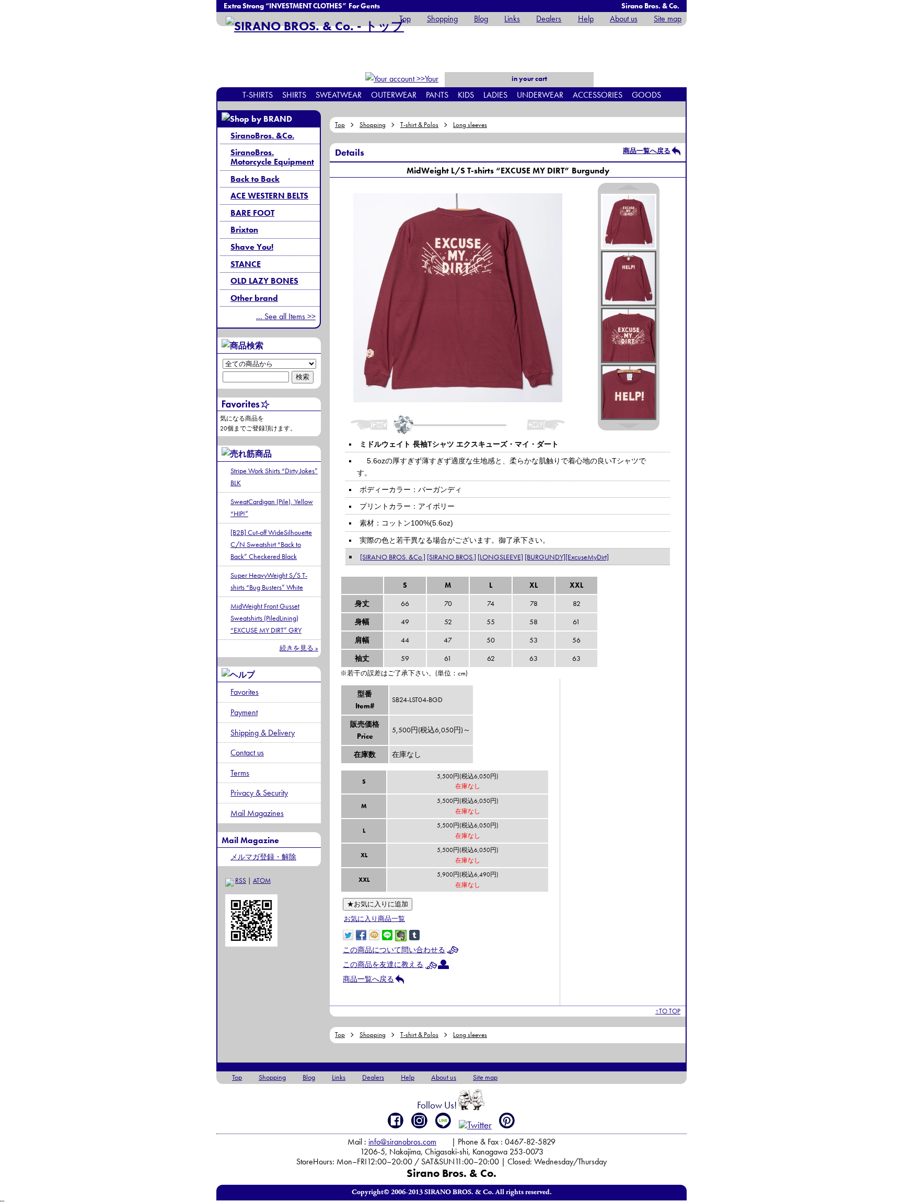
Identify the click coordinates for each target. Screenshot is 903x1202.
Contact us (247, 752)
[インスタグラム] (419, 1120)
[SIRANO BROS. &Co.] (392, 557)
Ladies (495, 94)
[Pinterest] (507, 1120)
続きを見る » (299, 648)
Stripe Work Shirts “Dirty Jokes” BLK (274, 476)
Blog (481, 18)
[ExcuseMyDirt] (587, 557)
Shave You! (251, 246)
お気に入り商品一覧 (374, 918)
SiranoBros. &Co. (262, 135)
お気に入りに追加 (377, 904)
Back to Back (255, 178)
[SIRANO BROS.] (451, 557)
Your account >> (420, 85)
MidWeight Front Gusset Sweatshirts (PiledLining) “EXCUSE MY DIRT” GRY (266, 618)
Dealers (548, 18)
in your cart (528, 78)
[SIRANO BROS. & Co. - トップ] (315, 26)
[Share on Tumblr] (414, 934)
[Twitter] (475, 1125)
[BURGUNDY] (545, 557)
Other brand (254, 298)
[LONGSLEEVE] (500, 557)
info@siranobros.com (402, 1141)
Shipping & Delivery (262, 732)
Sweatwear (339, 94)
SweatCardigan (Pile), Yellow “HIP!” (271, 507)
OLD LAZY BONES (264, 280)
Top (405, 18)
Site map (667, 18)
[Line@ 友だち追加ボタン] (443, 1120)
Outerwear (393, 94)
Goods (646, 94)
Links (512, 18)
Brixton (244, 229)
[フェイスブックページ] (396, 1120)
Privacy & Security (259, 792)
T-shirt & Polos (419, 124)
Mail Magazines (257, 813)
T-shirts (257, 94)
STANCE (245, 264)
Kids (466, 94)
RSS (240, 880)
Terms (239, 772)
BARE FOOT (252, 212)
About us (624, 18)
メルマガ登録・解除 (263, 856)
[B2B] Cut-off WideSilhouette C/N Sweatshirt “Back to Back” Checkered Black (271, 544)
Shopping (442, 18)
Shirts (294, 94)
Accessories (597, 94)
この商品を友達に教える (383, 964)
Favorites (244, 691)
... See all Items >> (286, 316)
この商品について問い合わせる (394, 949)
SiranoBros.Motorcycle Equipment (272, 157)
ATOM (262, 880)
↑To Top (667, 1011)
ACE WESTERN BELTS (269, 195)
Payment (244, 712)
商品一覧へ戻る (646, 150)
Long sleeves (470, 124)
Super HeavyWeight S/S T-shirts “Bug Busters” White (268, 581)
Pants (437, 94)
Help (585, 18)
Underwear (540, 94)
